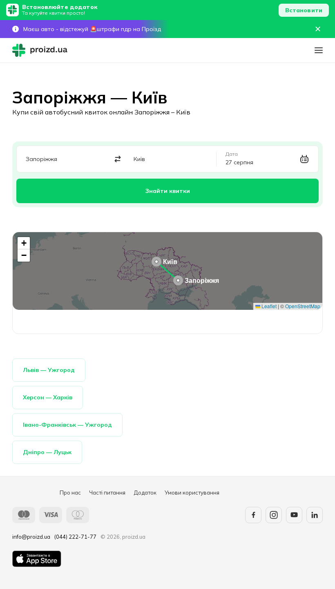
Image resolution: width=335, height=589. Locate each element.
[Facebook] (253, 515)
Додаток (145, 492)
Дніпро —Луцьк (47, 452)
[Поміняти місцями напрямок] (118, 159)
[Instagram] (274, 515)
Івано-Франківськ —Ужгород (67, 424)
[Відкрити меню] (319, 50)
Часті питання (107, 492)
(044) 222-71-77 (75, 536)
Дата (232, 154)
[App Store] (36, 559)
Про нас (70, 492)
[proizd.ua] (41, 50)
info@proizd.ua (31, 536)
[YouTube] (294, 515)
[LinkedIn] (314, 515)
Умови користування (192, 492)
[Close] (318, 29)
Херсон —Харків (47, 397)
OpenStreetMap (302, 305)
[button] (178, 280)
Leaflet (268, 305)
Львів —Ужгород (49, 370)
